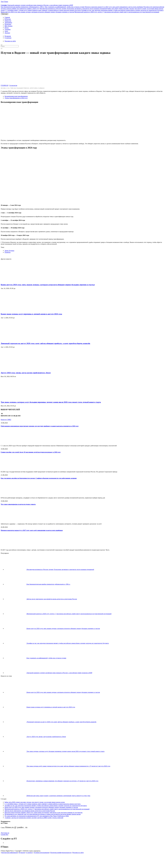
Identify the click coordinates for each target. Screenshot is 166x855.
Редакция (8, 36)
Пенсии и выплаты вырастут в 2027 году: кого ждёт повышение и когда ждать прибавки (114, 7)
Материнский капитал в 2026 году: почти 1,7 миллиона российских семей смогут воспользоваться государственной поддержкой (116, 12)
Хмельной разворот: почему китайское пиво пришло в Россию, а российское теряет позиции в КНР (37, 5)
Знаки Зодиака (9, 250)
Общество (8, 21)
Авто (6, 31)
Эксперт (7, 33)
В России (8, 19)
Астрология (13, 85)
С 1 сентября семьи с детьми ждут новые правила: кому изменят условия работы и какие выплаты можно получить (43, 10)
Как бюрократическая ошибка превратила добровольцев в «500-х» (22, 7)
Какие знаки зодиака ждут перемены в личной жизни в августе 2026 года (31, 314)
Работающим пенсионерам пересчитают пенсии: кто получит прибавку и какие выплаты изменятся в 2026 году (40, 426)
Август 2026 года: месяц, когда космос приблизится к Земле (26, 373)
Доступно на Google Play (5, 833)
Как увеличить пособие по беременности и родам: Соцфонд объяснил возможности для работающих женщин (39, 478)
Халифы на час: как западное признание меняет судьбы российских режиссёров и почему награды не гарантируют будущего (122, 10)
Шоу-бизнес (8, 26)
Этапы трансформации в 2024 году (16, 98)
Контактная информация (9, 852)
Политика (8, 24)
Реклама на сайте (10, 41)
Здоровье (8, 29)
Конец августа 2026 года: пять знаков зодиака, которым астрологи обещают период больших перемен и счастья (37, 12)
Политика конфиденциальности (60, 852)
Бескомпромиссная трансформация (16, 96)
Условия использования (41, 852)
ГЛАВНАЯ (4, 85)
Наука (7, 27)
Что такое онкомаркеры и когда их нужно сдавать (18, 504)
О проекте (29, 852)
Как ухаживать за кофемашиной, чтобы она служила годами (64, 7)
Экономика (8, 22)
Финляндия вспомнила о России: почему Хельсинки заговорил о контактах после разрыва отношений (73, 8)
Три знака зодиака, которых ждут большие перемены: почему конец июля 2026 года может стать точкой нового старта (51, 402)
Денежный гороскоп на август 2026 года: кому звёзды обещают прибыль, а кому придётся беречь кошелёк (45, 343)
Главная (7, 17)
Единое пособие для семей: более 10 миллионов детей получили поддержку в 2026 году (31, 452)
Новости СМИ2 (6, 419)
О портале (8, 38)
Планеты (7, 252)
